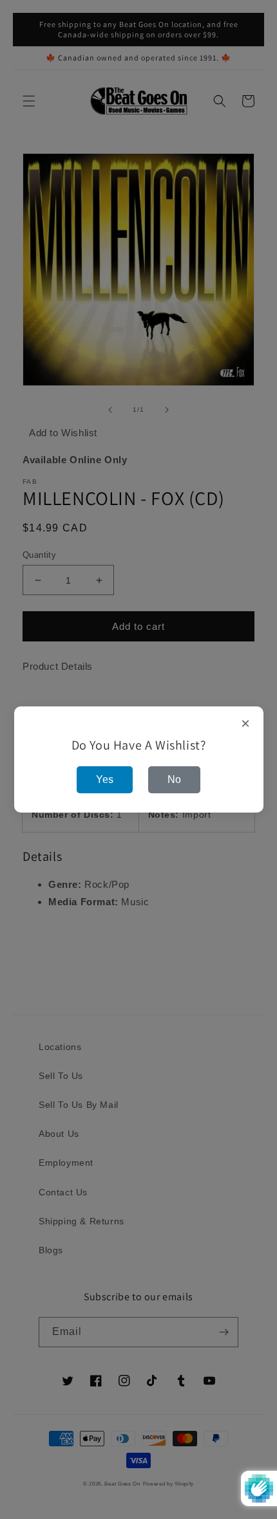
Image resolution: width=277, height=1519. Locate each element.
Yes (104, 779)
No (174, 779)
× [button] (246, 724)
